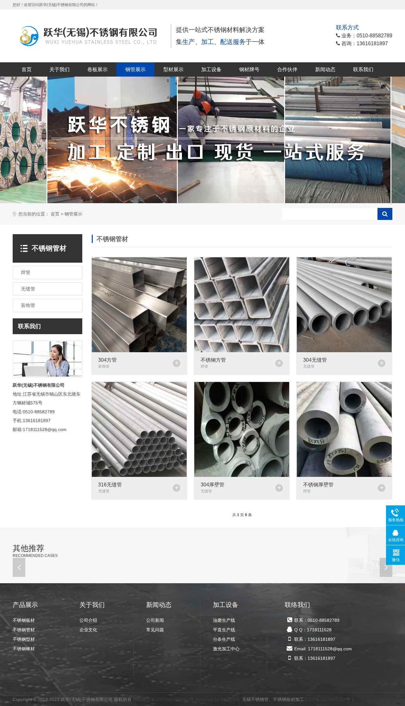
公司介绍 (88, 620)
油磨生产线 (224, 620)
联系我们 (363, 69)
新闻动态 (325, 69)
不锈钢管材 (24, 629)
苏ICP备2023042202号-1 (329, 699)
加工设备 (211, 69)
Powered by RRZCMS (217, 699)
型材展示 (173, 69)
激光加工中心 (226, 648)
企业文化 (88, 629)
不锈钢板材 (24, 620)
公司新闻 (155, 620)
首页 (27, 69)
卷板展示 (97, 69)
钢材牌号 (249, 69)
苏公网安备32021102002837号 (163, 699)
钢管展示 (135, 69)
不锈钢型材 (24, 639)
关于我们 (59, 69)
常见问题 (155, 629)
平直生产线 (224, 629)
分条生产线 (224, 639)
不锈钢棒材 (24, 648)
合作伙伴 (287, 69)
